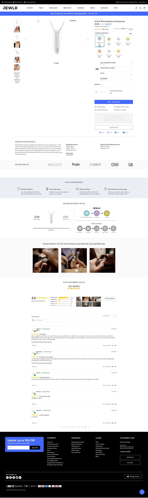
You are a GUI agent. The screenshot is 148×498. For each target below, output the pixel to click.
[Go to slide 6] (17, 60)
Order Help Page (125, 442)
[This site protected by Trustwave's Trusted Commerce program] (17, 486)
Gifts (116, 8)
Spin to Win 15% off (80, 13)
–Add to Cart (113, 102)
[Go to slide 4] (17, 44)
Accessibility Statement (54, 458)
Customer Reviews (52, 446)
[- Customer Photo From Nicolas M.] (85, 299)
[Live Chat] (142, 492)
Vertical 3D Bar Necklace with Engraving (41, 342)
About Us (50, 442)
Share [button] (34, 345)
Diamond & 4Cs (100, 454)
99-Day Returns (18, 2)
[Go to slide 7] (17, 67)
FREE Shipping (8, 2)
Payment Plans (75, 452)
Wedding (104, 8)
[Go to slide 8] (17, 78)
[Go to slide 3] (17, 37)
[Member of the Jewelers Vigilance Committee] (27, 486)
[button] (113, 345)
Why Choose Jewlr (52, 444)
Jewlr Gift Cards (76, 448)
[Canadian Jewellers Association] (34, 486)
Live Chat (130, 462)
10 (85, 427)
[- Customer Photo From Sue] (79, 304)
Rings (41, 8)
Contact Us (130, 457)
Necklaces (53, 8)
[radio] (99, 41)
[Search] (140, 8)
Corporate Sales (52, 448)
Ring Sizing (99, 446)
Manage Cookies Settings (55, 464)
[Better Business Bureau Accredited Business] (8, 486)
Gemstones (99, 452)
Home (96, 19)
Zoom (57, 63)
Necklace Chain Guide (102, 448)
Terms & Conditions (53, 454)
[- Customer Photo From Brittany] (79, 299)
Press (48, 450)
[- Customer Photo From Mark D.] (98, 304)
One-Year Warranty (30, 2)
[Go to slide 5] (17, 52)
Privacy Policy (51, 456)
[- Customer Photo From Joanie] (85, 304)
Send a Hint (114, 127)
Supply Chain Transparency (55, 462)
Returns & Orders (76, 444)
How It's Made (100, 444)
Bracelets (67, 8)
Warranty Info (75, 446)
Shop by (30, 8)
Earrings (80, 8)
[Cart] (144, 8)
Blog (97, 456)
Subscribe (35, 447)
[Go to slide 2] (17, 29)
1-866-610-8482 (125, 451)
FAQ (97, 442)
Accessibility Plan (52, 460)
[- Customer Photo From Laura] (92, 299)
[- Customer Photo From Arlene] (98, 299)
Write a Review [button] (111, 298)
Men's (92, 8)
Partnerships (51, 452)
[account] (136, 8)
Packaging (99, 450)
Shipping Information (77, 442)
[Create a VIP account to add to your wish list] (38, 21)
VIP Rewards (75, 450)
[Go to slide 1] (17, 21)
